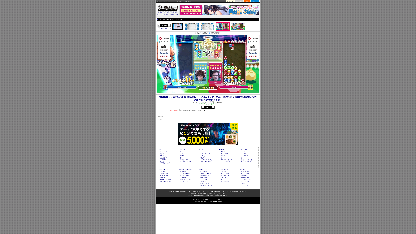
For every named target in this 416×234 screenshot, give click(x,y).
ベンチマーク (225, 181)
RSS (158, 1)
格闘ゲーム (244, 175)
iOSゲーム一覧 (205, 183)
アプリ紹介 (203, 179)
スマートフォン (204, 170)
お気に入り (239, 1)
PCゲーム (182, 149)
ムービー (163, 161)
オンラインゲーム (165, 151)
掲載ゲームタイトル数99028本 (167, 13)
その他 (243, 183)
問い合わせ (188, 1)
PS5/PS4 (221, 149)
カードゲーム (245, 177)
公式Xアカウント (166, 1)
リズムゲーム (245, 181)
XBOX (201, 149)
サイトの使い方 (178, 1)
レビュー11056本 (162, 14)
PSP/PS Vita (243, 149)
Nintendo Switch (163, 170)
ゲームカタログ (246, 185)
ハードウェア (223, 170)
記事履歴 (247, 1)
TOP (159, 149)
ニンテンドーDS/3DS (185, 170)
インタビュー (164, 157)
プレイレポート (205, 153)
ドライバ (223, 179)
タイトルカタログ (185, 161)
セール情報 (203, 177)
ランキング (255, 1)
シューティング (246, 179)
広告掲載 (220, 199)
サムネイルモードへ (165, 28)
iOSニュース (204, 171)
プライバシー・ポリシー (209, 199)
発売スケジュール (185, 159)
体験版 (162, 155)
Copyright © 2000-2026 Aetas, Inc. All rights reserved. (208, 201)
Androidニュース (205, 173)
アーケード (243, 170)
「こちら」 (218, 193)
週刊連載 (163, 159)
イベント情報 (245, 173)
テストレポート (226, 173)
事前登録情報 (204, 175)
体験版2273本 (174, 14)
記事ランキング (165, 163)
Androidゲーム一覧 (206, 185)
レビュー (163, 153)
